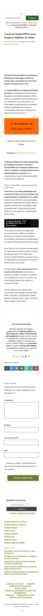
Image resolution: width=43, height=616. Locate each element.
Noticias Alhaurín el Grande (15, 524)
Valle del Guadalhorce (13, 22)
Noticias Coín (9, 536)
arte (21, 278)
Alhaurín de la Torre (11, 44)
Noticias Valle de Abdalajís (14, 543)
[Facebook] (17, 357)
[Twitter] (20, 357)
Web (6, 450)
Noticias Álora (9, 531)
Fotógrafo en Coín (26, 595)
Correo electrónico (11, 438)
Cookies (31, 584)
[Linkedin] (23, 357)
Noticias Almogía (11, 528)
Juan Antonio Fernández (16, 41)
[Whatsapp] (29, 357)
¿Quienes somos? (15, 584)
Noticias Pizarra (10, 539)
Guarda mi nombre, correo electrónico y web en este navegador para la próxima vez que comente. (20, 466)
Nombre (7, 425)
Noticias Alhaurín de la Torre (15, 521)
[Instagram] (14, 357)
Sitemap (10, 595)
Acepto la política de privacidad (22, 513)
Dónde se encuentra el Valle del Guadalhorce (20, 592)
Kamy (21, 610)
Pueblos (24, 22)
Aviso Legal (20, 588)
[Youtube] (26, 357)
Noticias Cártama (11, 534)
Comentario (9, 400)
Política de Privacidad (20, 586)
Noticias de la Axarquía (20, 597)
